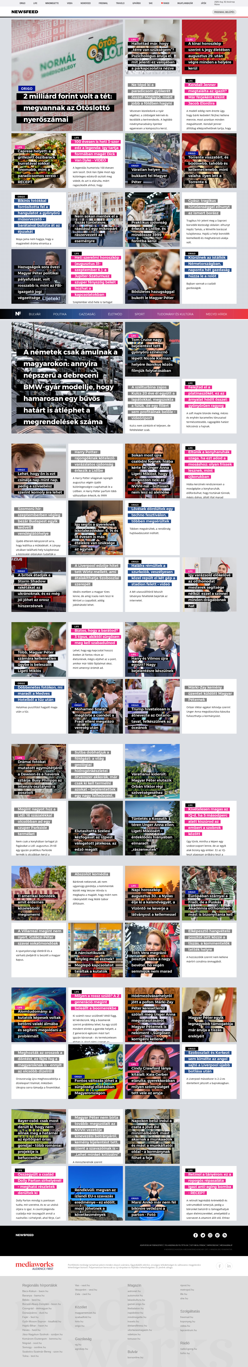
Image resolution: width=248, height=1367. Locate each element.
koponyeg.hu (187, 1321)
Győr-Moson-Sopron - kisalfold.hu (41, 1321)
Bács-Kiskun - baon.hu (35, 1291)
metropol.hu (187, 1289)
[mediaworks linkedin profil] (228, 1266)
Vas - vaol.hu (82, 1285)
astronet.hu (134, 1291)
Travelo (120, 3)
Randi (166, 3)
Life (35, 3)
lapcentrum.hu (188, 1330)
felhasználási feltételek (176, 1245)
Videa (69, 3)
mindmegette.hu (137, 1317)
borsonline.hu (135, 1357)
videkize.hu (134, 1334)
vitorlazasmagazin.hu (140, 1330)
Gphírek (137, 3)
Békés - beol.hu (31, 1299)
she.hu (184, 1298)
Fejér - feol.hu (30, 1317)
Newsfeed (86, 3)
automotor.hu (135, 1295)
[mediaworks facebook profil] (219, 1266)
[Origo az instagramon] (210, 1235)
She (151, 3)
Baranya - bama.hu (33, 1295)
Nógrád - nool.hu (32, 1343)
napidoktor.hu (135, 1312)
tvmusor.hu (134, 1338)
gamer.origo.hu (136, 1304)
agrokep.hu (81, 1348)
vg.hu (78, 1344)
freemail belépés (224, 12)
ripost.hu (185, 1285)
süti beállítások (197, 1245)
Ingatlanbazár (185, 3)
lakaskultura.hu (136, 1299)
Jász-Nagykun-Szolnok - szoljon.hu (42, 1334)
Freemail (103, 3)
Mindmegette (52, 3)
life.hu (183, 1294)
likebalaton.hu (136, 1308)
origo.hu (79, 1325)
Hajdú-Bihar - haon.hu (35, 1325)
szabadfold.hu (83, 1317)
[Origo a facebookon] (195, 1235)
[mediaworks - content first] (34, 1266)
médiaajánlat (226, 1245)
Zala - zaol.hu (83, 1294)
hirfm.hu (185, 1353)
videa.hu (185, 1325)
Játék (203, 3)
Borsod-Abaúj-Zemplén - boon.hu (41, 1304)
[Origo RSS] (224, 1235)
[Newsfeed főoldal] (25, 1235)
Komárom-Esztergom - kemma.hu (41, 1338)
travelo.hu (133, 1321)
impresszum (212, 1245)
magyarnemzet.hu (85, 1312)
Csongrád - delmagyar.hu (37, 1308)
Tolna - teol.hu (30, 1355)
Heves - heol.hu (31, 1330)
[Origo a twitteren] (203, 1235)
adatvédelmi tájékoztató (151, 1245)
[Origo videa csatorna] (217, 1235)
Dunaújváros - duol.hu (35, 1312)
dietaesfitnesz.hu (137, 1325)
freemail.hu (186, 1317)
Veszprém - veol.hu (86, 1289)
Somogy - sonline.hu (34, 1347)
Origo (22, 3)
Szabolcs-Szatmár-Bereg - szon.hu (42, 1351)
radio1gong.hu (188, 1348)
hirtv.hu (79, 1321)
